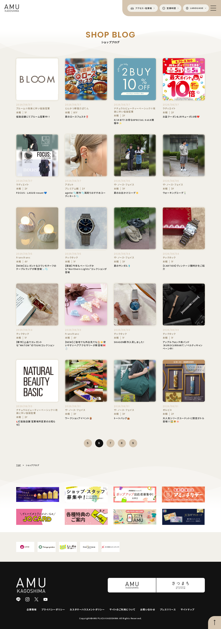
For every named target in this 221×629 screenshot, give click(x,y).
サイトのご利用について (122, 609)
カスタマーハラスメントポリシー (87, 609)
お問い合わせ (147, 609)
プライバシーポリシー (53, 609)
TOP (18, 465)
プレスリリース (168, 609)
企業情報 (32, 609)
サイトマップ (187, 609)
